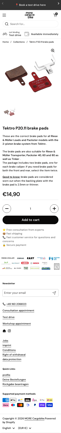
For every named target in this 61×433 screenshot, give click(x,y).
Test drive (9, 317)
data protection (12, 359)
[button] (55, 15)
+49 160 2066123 (16, 304)
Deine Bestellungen (14, 379)
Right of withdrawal (14, 354)
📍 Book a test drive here (30, 5)
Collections (19, 41)
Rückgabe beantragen (16, 384)
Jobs (5, 340)
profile (6, 375)
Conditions (9, 350)
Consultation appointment (18, 310)
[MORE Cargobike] (29, 15)
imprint (7, 345)
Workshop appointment (17, 323)
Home (6, 41)
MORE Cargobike (34, 418)
